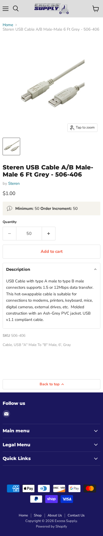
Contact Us (76, 515)
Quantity (10, 222)
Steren (14, 183)
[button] (51, 269)
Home (8, 25)
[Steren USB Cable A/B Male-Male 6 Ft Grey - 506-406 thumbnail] (11, 146)
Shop (38, 515)
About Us (55, 515)
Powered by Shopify (51, 526)
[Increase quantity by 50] (48, 233)
